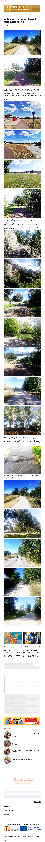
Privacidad (19, 836)
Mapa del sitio (36, 836)
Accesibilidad (30, 836)
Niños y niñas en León (8, 808)
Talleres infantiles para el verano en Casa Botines (23, 759)
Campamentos (7, 815)
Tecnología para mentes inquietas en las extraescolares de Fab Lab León (26, 734)
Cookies (24, 836)
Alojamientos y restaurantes (9, 817)
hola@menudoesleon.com (9, 840)
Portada (5, 16)
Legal (15, 836)
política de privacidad (18, 799)
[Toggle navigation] (43, 1)
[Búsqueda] (41, 1)
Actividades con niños (8, 819)
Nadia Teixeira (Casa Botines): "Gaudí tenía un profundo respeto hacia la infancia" (26, 751)
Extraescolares (7, 814)
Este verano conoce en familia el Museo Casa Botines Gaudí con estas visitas (26, 743)
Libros (5, 812)
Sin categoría (7, 25)
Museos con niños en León (9, 810)
